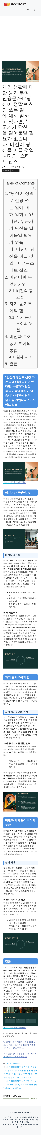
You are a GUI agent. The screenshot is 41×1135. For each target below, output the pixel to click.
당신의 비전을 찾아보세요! (14, 482)
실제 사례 (24, 357)
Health (6, 170)
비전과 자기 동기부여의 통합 (20, 343)
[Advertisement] (20, 37)
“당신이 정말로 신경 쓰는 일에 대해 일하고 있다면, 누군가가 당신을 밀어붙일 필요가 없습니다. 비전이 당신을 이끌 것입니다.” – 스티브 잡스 (22, 232)
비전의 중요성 (24, 293)
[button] (28, 10)
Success (15, 170)
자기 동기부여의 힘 (20, 307)
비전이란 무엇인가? (20, 281)
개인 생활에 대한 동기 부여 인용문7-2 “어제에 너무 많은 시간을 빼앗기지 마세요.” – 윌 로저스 (20, 1084)
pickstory (5, 167)
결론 (13, 363)
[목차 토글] (32, 188)
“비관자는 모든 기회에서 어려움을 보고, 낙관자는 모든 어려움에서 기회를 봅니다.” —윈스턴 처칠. (19, 1045)
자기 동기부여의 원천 (24, 323)
